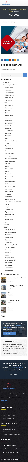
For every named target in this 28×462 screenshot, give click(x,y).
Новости (5, 222)
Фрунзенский (9, 267)
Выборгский (8, 234)
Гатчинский (8, 90)
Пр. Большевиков (10, 184)
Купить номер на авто (9, 415)
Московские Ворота (11, 158)
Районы (5, 227)
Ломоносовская (9, 153)
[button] (25, 75)
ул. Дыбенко (8, 207)
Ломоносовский (9, 95)
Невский (7, 255)
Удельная (7, 204)
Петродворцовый (10, 260)
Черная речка (9, 212)
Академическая (9, 105)
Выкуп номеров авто (8, 418)
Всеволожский (9, 87)
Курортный (8, 250)
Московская (8, 156)
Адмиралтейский (10, 229)
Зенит (7, 138)
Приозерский (9, 97)
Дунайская (8, 128)
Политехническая (10, 181)
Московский (8, 252)
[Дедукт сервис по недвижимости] (5, 3)
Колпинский (8, 242)
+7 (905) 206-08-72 (16, 368)
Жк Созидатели (11, 293)
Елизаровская (9, 130)
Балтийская (8, 108)
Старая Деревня (10, 199)
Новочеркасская (10, 161)
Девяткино (8, 125)
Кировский (8, 240)
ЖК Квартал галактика (13, 300)
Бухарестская (9, 115)
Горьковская (8, 120)
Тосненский (8, 100)
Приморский (8, 262)
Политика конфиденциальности (11, 434)
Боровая (7, 110)
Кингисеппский (9, 92)
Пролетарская (9, 191)
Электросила (9, 219)
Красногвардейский (11, 245)
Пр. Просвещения (10, 186)
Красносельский (9, 247)
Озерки (7, 166)
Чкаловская (8, 217)
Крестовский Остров (11, 141)
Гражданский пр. (10, 123)
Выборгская (8, 118)
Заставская (8, 133)
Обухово (7, 163)
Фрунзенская (9, 209)
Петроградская (9, 174)
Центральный (9, 270)
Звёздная (8, 135)
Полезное (6, 224)
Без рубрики (6, 82)
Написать (9, 333)
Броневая (7, 113)
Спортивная (8, 196)
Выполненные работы (9, 429)
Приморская (8, 189)
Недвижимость (7, 413)
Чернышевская (9, 214)
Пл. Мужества (9, 176)
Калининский (9, 237)
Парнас (7, 171)
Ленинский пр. (9, 148)
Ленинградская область (10, 85)
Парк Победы (9, 168)
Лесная (7, 151)
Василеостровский (10, 232)
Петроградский (9, 257)
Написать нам (13, 374)
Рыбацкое (8, 194)
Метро (5, 102)
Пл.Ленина (8, 179)
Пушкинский (8, 265)
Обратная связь (7, 431)
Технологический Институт (13, 201)
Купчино (7, 143)
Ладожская (8, 146)
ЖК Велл (9, 308)
